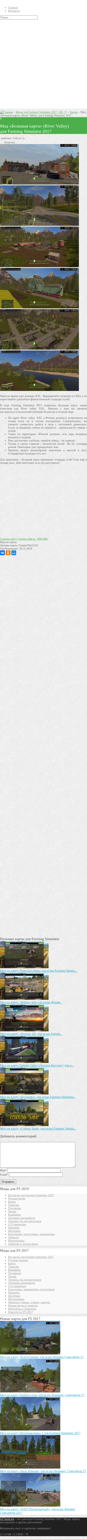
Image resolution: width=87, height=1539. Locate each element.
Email (4, 1174)
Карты (73, 112)
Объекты (13, 1237)
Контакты (14, 10)
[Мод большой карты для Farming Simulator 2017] (39, 348)
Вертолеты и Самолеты (22, 1308)
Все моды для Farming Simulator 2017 (31, 1257)
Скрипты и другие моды (23, 1243)
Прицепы (13, 1227)
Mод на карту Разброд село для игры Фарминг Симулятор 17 (42, 1395)
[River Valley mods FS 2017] (39, 183)
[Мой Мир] (13, 552)
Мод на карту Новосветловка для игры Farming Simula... (38, 970)
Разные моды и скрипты (23, 1305)
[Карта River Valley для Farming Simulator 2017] (39, 390)
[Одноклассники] (8, 552)
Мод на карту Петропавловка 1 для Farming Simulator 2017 (40, 1433)
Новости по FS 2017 (20, 1312)
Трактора (13, 1205)
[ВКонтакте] (2, 552)
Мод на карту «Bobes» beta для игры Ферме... (31, 1002)
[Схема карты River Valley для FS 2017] (39, 224)
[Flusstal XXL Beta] (39, 307)
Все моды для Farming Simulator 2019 (31, 1195)
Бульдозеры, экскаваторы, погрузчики (31, 1289)
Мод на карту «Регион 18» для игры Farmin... (31, 1034)
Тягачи (12, 1211)
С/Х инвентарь (17, 1224)
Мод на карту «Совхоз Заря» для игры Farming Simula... (38, 1128)
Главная (13, 7)
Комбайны (14, 1214)
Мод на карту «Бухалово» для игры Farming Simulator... (38, 1097)
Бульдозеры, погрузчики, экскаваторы (31, 1234)
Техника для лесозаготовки (24, 1221)
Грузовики (14, 1208)
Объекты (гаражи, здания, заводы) (29, 1302)
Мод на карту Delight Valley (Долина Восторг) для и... (37, 1065)
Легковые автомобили (21, 1218)
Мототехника (16, 1240)
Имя (3, 1170)
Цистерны (14, 1230)
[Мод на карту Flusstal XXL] (39, 266)
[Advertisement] (43, 65)
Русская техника (18, 1260)
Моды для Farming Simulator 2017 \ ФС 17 (41, 112)
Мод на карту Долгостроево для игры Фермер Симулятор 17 (42, 1357)
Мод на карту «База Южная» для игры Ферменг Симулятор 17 (43, 1471)
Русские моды (16, 1198)
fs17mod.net (7, 1519)
